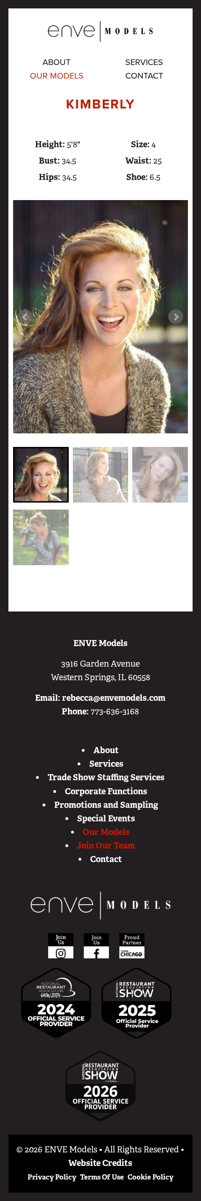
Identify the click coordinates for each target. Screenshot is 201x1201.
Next (175, 316)
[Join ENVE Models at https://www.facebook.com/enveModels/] (96, 945)
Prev (25, 316)
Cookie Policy (150, 1177)
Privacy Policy (52, 1177)
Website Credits (100, 1163)
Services (144, 62)
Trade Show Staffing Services (106, 777)
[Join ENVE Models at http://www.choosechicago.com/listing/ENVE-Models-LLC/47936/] (131, 945)
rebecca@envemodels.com (113, 698)
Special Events (106, 818)
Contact (144, 76)
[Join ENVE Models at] (136, 1002)
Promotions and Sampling (106, 805)
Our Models (57, 76)
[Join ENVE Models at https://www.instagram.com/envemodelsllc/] (60, 945)
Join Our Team (106, 845)
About (57, 62)
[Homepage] (100, 906)
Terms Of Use (102, 1177)
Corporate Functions (106, 791)
